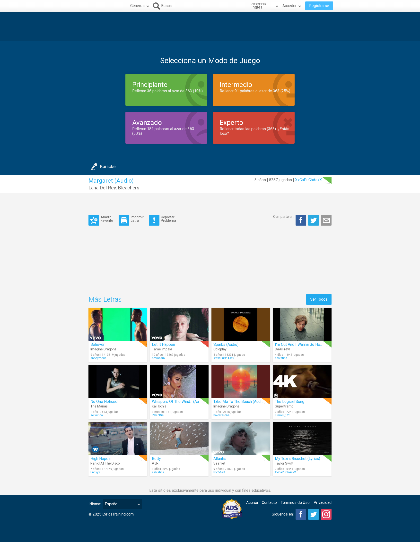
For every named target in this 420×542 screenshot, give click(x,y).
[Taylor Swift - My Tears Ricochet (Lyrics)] (302, 438)
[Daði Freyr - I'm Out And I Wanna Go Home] (302, 324)
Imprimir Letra (137, 218)
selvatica (281, 358)
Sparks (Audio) (225, 344)
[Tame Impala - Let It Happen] (179, 324)
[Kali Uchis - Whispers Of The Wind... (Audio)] (179, 381)
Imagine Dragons (103, 349)
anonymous (98, 358)
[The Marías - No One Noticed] (117, 381)
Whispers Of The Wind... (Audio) (178, 401)
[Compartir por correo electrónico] (326, 220)
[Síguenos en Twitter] (313, 514)
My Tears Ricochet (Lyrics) (297, 458)
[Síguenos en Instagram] (326, 514)
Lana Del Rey (102, 188)
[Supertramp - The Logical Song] (302, 381)
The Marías (99, 406)
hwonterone (221, 415)
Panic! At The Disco (105, 463)
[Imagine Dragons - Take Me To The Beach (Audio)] (240, 381)
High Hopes (100, 458)
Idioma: (94, 504)
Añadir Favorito (107, 218)
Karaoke (108, 166)
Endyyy (95, 472)
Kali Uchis (159, 406)
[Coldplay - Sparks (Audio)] (240, 324)
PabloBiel (158, 415)
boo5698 (219, 472)
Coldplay (220, 349)
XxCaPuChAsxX (308, 180)
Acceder (289, 5)
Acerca (252, 502)
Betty (156, 458)
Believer (97, 344)
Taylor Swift (284, 463)
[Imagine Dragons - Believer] (117, 324)
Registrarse (319, 5)
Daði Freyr (282, 349)
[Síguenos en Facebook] (301, 514)
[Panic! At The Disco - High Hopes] (117, 438)
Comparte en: (283, 216)
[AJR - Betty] (179, 438)
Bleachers (128, 188)
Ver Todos (319, 299)
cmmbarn (158, 358)
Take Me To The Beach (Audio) (239, 401)
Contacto (269, 502)
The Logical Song (289, 401)
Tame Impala (162, 349)
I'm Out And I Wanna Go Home (300, 344)
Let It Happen (163, 344)
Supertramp (284, 406)
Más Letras (105, 299)
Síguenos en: (283, 514)
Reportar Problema (168, 218)
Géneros (137, 5)
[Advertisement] (210, 26)
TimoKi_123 (282, 415)
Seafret (219, 463)
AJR (155, 463)
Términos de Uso (295, 502)
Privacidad (323, 502)
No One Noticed (103, 401)
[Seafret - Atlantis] (240, 438)
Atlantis (219, 458)
